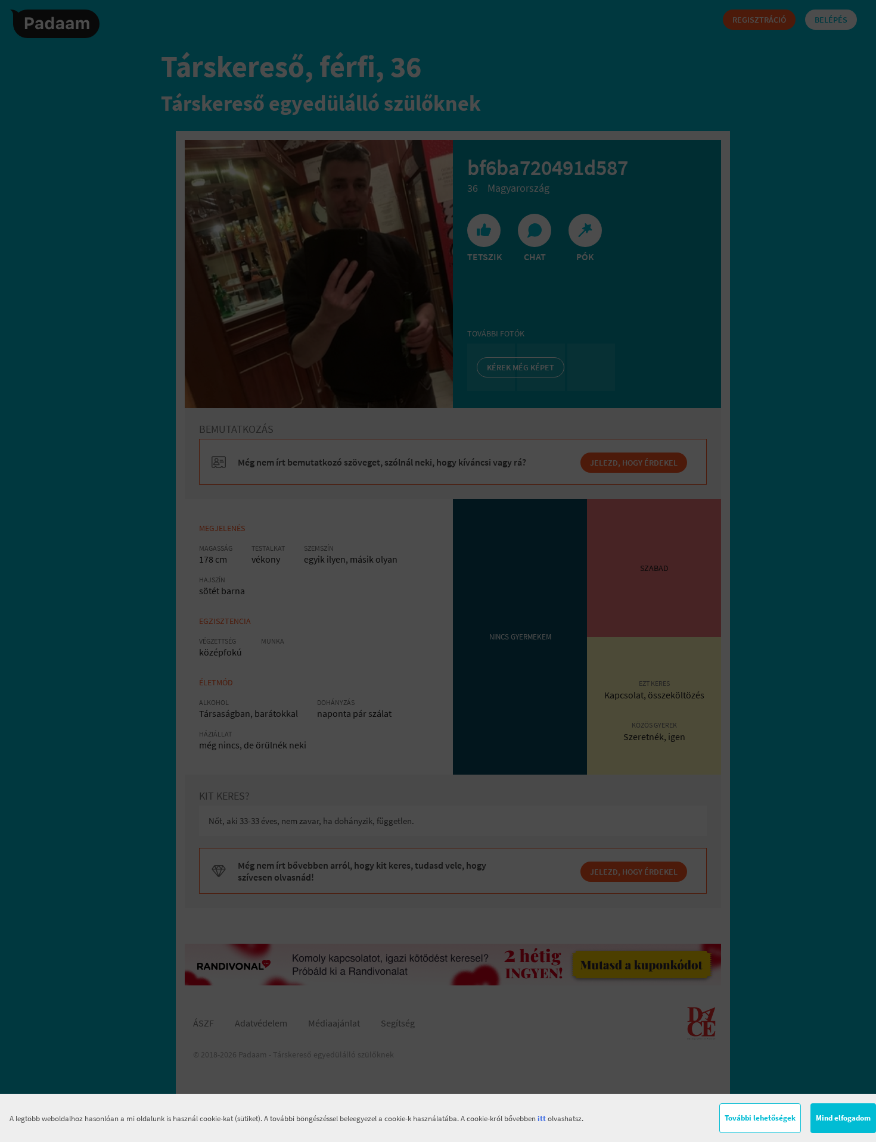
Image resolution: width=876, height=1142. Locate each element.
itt (542, 1118)
